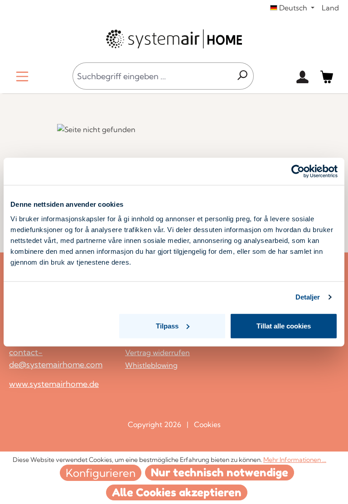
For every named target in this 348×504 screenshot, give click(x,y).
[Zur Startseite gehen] (174, 39)
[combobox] (151, 76)
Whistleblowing (151, 365)
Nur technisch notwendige (219, 472)
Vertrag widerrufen (157, 352)
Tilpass (167, 325)
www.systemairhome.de (54, 384)
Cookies (207, 424)
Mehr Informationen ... (294, 460)
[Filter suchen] (242, 76)
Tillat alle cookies (283, 325)
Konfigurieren (100, 473)
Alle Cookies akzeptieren (177, 492)
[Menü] (22, 76)
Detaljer (307, 297)
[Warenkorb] (326, 76)
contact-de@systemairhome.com (55, 358)
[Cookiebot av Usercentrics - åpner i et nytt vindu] (298, 171)
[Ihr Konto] (302, 76)
